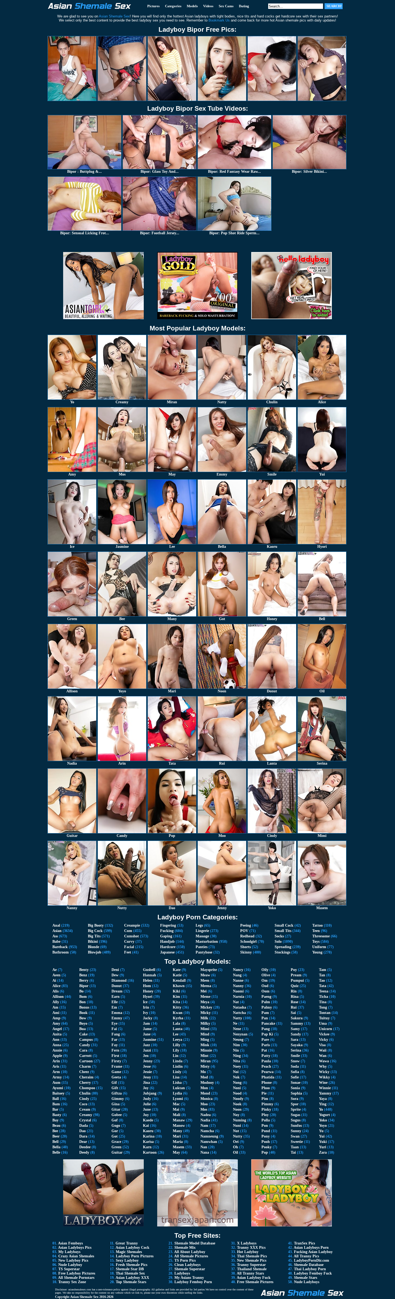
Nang (237, 975)
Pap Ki (267, 1034)
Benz (83, 975)
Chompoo (87, 1088)
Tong (323, 1007)
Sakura (297, 1018)
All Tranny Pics (306, 1256)
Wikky (324, 1077)
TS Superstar (69, 1269)
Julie (147, 1104)
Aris (55, 1066)
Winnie (325, 1088)
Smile (295, 1056)
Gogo (116, 1126)
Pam (265, 1013)
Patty (265, 1056)
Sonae (295, 1083)
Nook (237, 1104)
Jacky (147, 1018)
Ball (55, 1099)
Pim (264, 1099)
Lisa (176, 1077)
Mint (204, 1056)
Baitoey (58, 1093)
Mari (177, 1136)
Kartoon (150, 1152)
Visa (322, 1045)
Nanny (238, 986)
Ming (204, 1040)
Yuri (322, 1147)
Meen (204, 980)
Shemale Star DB (130, 1269)
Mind (204, 1034)
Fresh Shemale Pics (131, 1265)
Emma (117, 1013)
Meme (205, 997)
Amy (56, 1023)
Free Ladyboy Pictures (76, 1273)
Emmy (117, 1018)
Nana (204, 1152)
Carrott (85, 1056)
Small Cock (284, 925)
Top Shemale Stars (131, 1282)
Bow (82, 1018)
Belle (56, 1152)
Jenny (148, 1061)
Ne (235, 1023)
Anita (57, 1034)
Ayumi (57, 1088)
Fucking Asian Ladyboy (313, 1252)
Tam (322, 970)
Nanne (238, 980)
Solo (278, 942)
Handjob (167, 942)
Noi (236, 1072)
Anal (56, 925)
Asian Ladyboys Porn (311, 1248)
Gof (115, 1120)
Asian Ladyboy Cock (132, 1248)
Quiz (295, 986)
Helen (147, 980)
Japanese (167, 952)
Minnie (206, 1050)
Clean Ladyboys (187, 1265)
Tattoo (317, 925)
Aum (56, 1083)
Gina (116, 1104)
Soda (295, 1066)
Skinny (246, 952)
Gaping (166, 936)
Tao (322, 980)
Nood (237, 1093)
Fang (116, 1034)
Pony (265, 1136)
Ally (55, 1002)
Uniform (319, 947)
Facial (129, 947)
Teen (316, 931)
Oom (265, 991)
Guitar (117, 1152)
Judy (147, 1099)
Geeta (116, 1077)
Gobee (117, 1115)
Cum (128, 931)
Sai (293, 1013)
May (176, 1152)
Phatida (267, 1077)
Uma (323, 1023)
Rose (294, 1002)
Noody (238, 1099)
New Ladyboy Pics (73, 1260)
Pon (264, 1126)
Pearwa (267, 1072)
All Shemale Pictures (191, 1256)
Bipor (83, 986)
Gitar (116, 1109)
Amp (56, 1018)
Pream (296, 975)
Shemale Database (309, 1265)
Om (264, 980)
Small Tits (283, 931)
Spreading (283, 947)
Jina (146, 1083)
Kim (176, 997)
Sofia (295, 1072)
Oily (264, 970)
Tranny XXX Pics (251, 1248)
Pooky (266, 1147)
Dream (117, 991)
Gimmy (118, 1099)
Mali (176, 1115)
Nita (236, 1061)
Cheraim (86, 1077)
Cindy (84, 1099)
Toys (315, 942)
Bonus (84, 1007)
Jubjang (149, 1093)
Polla (265, 1120)
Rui (294, 1007)
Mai (176, 1109)
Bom (83, 997)
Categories (173, 6)
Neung (238, 1040)
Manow (179, 1126)
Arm (56, 1072)
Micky (205, 1013)
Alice (56, 986)
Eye (114, 1023)
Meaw (205, 975)
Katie (177, 975)
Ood (264, 986)
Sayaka (297, 1045)
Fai (114, 1029)
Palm (265, 1002)
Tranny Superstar (251, 1265)
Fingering (168, 925)
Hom (147, 986)
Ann (55, 1040)
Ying (322, 1104)
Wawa (324, 1061)
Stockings (282, 952)
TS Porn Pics (185, 1260)
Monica (206, 1099)
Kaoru (148, 1131)
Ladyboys (182, 1273)
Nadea (205, 1115)
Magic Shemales (129, 1252)
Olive (265, 975)
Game (116, 1072)
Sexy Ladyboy (127, 1260)
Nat (236, 1002)
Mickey (206, 1007)
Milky (205, 1023)
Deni (115, 970)
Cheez (84, 1072)
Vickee (324, 1034)
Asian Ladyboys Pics (74, 1248)
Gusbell (149, 970)
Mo (203, 1072)
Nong (237, 1083)
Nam (204, 1126)
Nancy (238, 970)
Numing (239, 1120)
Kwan (177, 1013)
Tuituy (324, 1018)
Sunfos (296, 1126)
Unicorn (325, 1029)
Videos (208, 6)
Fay (115, 1045)
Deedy (84, 1152)
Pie (264, 1093)
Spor (295, 1104)
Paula (266, 1061)
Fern (115, 1050)
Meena (205, 986)
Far (114, 1040)
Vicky (323, 1040)
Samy (295, 1029)
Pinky (266, 1109)
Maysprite (208, 970)
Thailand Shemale (252, 1269)
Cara (83, 1050)
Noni (237, 1088)
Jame (147, 1029)
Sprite (296, 1109)
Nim (236, 1045)
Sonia (295, 1088)
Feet (127, 952)
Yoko (323, 1120)
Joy (146, 1088)
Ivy (145, 1013)
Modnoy (207, 1083)
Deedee (85, 1147)
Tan (322, 975)
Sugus (295, 1120)
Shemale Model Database (194, 1243)
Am (55, 1007)
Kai (146, 1126)
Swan (295, 1136)
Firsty (116, 1061)
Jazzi (147, 1050)
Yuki (323, 1142)
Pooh (265, 1142)
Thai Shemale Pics (252, 1256)
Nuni (237, 1126)
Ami (55, 1013)
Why (323, 1066)
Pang (265, 1029)
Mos (203, 1109)
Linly (177, 1072)
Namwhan (208, 1142)
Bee (55, 1131)
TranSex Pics (304, 1243)
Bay (55, 1120)
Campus (86, 1040)
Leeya (177, 1040)
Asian (57, 931)
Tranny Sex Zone (72, 1282)
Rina (295, 997)
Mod (204, 1077)
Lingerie (202, 931)
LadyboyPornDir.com (311, 1260)
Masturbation (207, 942)
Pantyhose (204, 952)
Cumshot (131, 936)
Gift (115, 1088)
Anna (56, 1045)
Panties (201, 947)
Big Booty (96, 925)
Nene (237, 1029)
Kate (177, 970)
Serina (296, 1050)
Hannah (149, 975)
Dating (244, 6)
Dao (82, 1131)
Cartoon (86, 1061)
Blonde (93, 947)
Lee (175, 1034)
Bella (56, 1147)
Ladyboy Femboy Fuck (313, 1273)
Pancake (268, 1023)
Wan (322, 1056)
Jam (146, 1023)
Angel (57, 1029)
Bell (55, 1142)
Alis (55, 991)
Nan (203, 1147)
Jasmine (149, 1040)
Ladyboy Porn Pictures (134, 1256)
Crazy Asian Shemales (76, 1256)
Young (317, 952)
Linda (177, 1061)
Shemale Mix (185, 1248)
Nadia (205, 1120)
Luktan (179, 1088)
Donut (117, 986)
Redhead (247, 936)
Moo (204, 1104)
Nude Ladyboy (70, 1265)
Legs (199, 925)
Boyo (83, 1023)
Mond (205, 1093)
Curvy (129, 942)
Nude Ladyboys (306, 1282)
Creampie (132, 925)
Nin (236, 1050)
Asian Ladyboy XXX (132, 1278)
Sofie (295, 1077)
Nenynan (240, 1034)
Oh (235, 1147)
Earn (116, 997)
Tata (322, 986)
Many (177, 1131)
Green (116, 1147)
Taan (295, 1147)
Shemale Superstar (189, 1269)
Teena (323, 991)
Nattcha (239, 1013)
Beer (56, 1136)
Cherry (85, 1083)
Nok (236, 1077)
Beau (56, 1126)
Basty (56, 1115)
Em (114, 1007)
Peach (266, 1066)
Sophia (296, 1093)
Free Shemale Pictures (255, 1282)
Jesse (147, 1066)
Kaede (148, 1120)
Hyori (147, 997)
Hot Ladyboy (247, 1252)
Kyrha (178, 1018)
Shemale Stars (305, 1278)
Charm (85, 1066)
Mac (176, 1104)
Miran (205, 1061)
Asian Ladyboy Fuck (254, 1278)
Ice (145, 1002)
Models (192, 6)
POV (244, 931)
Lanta (177, 1029)
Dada (83, 1126)
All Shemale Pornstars (76, 1278)
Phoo (265, 1088)
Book (83, 1013)
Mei (203, 991)
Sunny (296, 1131)
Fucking (167, 931)
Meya (204, 1002)
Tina (322, 1002)
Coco (83, 1104)
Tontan (325, 1013)
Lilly (176, 1045)
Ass (55, 936)
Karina (149, 1136)
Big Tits (94, 936)
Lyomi (178, 1099)
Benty (84, 970)
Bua (82, 1029)
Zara (323, 1152)
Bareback (60, 947)
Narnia (238, 997)
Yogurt (324, 1115)
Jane (146, 1034)
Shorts (245, 947)
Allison (58, 997)
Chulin (85, 1093)
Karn (147, 1147)
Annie (57, 1050)
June (147, 1109)
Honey (148, 991)
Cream (84, 1109)
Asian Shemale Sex (84, 1297)
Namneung (209, 1136)
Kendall (179, 980)
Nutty (237, 1136)
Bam (56, 1104)
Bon (82, 1002)
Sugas (295, 1115)
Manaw (179, 1120)
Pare (265, 1040)
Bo (81, 991)
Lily (176, 1050)
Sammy (297, 1023)
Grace (116, 1142)
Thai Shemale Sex (130, 1273)
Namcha (207, 1131)
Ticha (323, 997)
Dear (83, 1142)
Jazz (146, 1045)
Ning (237, 1056)
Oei (236, 1142)
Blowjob (94, 952)
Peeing (245, 925)
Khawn (179, 986)
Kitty (177, 1007)
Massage (202, 936)
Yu (321, 1131)
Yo (321, 1109)
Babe (56, 942)
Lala (176, 1023)
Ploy (265, 1115)
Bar (55, 1109)
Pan (264, 1018)
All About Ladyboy (189, 1252)
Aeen (56, 975)
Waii (322, 1050)
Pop (264, 1152)
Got (115, 1136)
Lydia (177, 1093)
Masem (178, 1147)
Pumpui (297, 980)
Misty (205, 1066)
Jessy (147, 1077)
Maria (178, 1142)
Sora (294, 1099)
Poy (294, 970)
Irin (146, 1007)
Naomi (238, 991)
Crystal (85, 1120)
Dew (115, 975)
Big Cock (95, 931)
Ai (54, 980)
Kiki (176, 991)
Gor (115, 1131)
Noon (237, 1109)
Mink (204, 1045)
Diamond (119, 980)
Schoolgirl (248, 942)
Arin (56, 1061)
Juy (146, 1115)
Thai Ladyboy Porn (310, 1269)
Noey (237, 1066)
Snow (295, 1061)
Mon (204, 1088)
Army (57, 1077)
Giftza (117, 1093)
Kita (176, 1002)
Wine (323, 1083)
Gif (114, 1083)
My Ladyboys (69, 1252)
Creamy (85, 1115)
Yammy (325, 1093)
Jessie (147, 1072)
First (115, 1056)
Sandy (296, 1034)
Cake (83, 1034)
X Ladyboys (246, 1243)
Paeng (266, 997)
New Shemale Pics (251, 1260)
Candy (84, 1045)
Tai (293, 1152)
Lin (175, 1056)
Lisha (177, 1083)
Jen (146, 1056)
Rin (294, 991)
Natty (237, 1018)
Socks (279, 936)
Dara (83, 1136)
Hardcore (167, 947)
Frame (117, 1066)
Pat (264, 1050)
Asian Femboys (70, 1243)
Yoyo (323, 1126)
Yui (322, 1136)
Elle (115, 1002)
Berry (83, 980)
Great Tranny (127, 1243)
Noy (236, 1115)
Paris (265, 1045)
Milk (204, 1018)
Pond (265, 1131)
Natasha (239, 1007)
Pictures (153, 6)
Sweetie (297, 1142)
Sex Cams (226, 6)
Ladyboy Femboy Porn (193, 1282)
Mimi (204, 1029)
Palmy (266, 1007)
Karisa (148, 1142)
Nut (236, 1131)
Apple (57, 1056)
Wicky (324, 1072)
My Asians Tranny (189, 1278)
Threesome (321, 936)
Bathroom (60, 952)
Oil (235, 1152)
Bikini (93, 942)
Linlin (178, 1066)
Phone (266, 1083)
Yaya (323, 1099)
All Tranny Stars (250, 1273)
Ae (54, 970)
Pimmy (267, 1104)
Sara (294, 1040)
